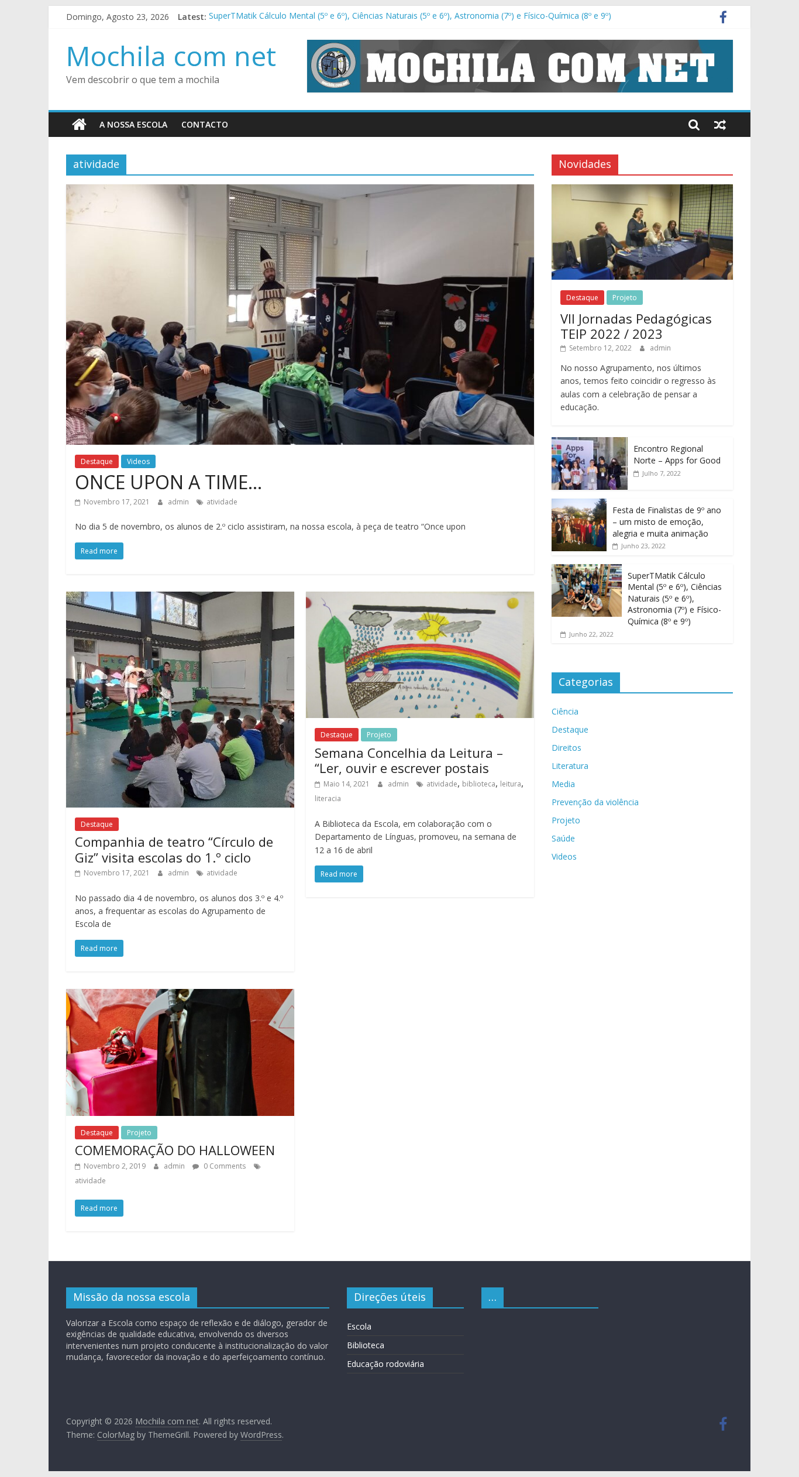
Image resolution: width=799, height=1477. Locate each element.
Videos (138, 461)
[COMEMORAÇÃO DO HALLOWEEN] (180, 996)
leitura (510, 784)
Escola (359, 1326)
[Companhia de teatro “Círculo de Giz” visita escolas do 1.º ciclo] (180, 598)
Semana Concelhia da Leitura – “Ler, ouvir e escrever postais (409, 760)
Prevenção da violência (595, 802)
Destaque (97, 461)
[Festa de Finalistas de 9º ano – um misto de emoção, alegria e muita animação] (579, 504)
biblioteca (478, 784)
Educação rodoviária (385, 1363)
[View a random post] (720, 124)
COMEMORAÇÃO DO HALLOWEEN (175, 1150)
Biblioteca (365, 1345)
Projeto (379, 735)
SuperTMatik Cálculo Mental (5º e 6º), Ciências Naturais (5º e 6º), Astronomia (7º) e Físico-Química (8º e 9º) (410, 16)
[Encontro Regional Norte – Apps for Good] (590, 443)
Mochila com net (171, 55)
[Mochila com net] (79, 124)
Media (563, 783)
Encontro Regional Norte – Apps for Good (677, 454)
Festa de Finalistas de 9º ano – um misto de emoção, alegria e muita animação (666, 521)
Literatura (570, 765)
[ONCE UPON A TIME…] (300, 191)
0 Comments (224, 1166)
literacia (328, 798)
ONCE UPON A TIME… (168, 481)
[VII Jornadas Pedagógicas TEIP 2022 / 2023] (642, 190)
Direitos (566, 747)
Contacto (204, 124)
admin (179, 502)
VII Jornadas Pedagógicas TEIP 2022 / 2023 (636, 326)
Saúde (563, 838)
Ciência (565, 711)
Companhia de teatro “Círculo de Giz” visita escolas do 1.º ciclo (174, 849)
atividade (221, 502)
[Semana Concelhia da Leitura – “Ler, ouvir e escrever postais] (420, 598)
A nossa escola (133, 124)
